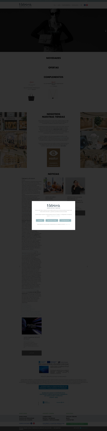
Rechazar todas (51, 220)
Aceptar (40, 220)
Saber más (67, 224)
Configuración (65, 220)
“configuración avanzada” (55, 215)
